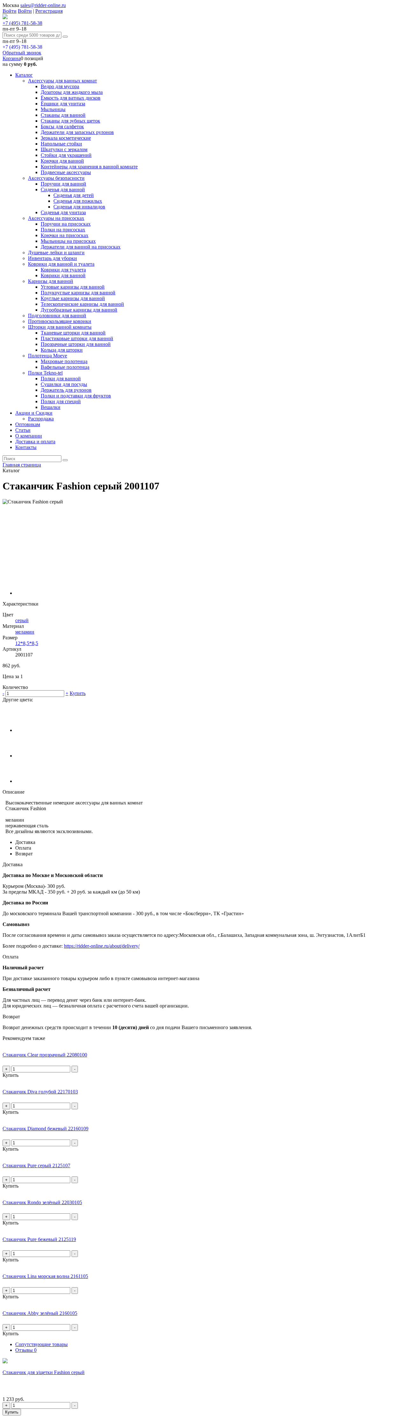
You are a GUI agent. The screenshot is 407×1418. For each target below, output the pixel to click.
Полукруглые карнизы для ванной (78, 292)
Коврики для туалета (63, 269)
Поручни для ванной (63, 183)
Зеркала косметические (66, 138)
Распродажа (41, 418)
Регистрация (49, 11)
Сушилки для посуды (64, 384)
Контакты (26, 447)
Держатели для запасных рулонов (77, 132)
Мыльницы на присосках (68, 241)
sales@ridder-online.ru (43, 5)
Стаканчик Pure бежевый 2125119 (39, 1239)
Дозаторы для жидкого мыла (72, 92)
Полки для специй (61, 401)
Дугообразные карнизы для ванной (79, 309)
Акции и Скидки (33, 413)
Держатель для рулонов (66, 390)
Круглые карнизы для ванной (73, 298)
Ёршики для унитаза (63, 103)
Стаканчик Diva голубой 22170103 (40, 1091)
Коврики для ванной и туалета (61, 264)
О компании (28, 436)
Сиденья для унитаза (63, 212)
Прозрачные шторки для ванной (76, 344)
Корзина (12, 58)
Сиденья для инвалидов (79, 206)
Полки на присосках (63, 229)
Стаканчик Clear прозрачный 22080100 (45, 1054)
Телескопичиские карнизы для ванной (82, 304)
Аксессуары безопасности (56, 178)
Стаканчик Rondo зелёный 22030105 (42, 1202)
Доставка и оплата (35, 441)
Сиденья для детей (73, 195)
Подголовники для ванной (57, 315)
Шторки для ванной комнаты (60, 327)
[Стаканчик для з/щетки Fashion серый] (5, 1361)
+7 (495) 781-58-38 (22, 23)
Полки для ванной (61, 378)
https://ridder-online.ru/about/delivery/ (102, 946)
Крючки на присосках (64, 235)
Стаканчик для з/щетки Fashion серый (44, 1372)
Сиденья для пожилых (77, 201)
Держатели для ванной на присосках (81, 246)
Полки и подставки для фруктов (76, 395)
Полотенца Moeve (47, 355)
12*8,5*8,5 (26, 643)
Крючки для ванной (62, 161)
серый (22, 620)
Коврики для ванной (63, 275)
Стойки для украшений (66, 155)
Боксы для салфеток (62, 126)
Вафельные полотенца (65, 367)
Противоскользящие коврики (59, 321)
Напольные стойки (61, 143)
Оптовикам (27, 424)
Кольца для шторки (62, 350)
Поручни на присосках (66, 224)
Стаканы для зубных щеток (70, 120)
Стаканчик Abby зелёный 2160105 (40, 1313)
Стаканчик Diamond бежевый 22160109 (45, 1128)
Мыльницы (53, 109)
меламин (24, 632)
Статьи (23, 430)
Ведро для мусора (60, 86)
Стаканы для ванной (63, 115)
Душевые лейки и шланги (56, 252)
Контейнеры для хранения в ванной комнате (89, 166)
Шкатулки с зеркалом (64, 149)
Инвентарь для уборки (52, 258)
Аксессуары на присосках (56, 218)
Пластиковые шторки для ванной (77, 338)
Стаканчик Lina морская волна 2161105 (45, 1276)
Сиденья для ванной (63, 189)
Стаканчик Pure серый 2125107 (36, 1165)
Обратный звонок (22, 52)
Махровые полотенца (64, 361)
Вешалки (50, 407)
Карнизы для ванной (50, 281)
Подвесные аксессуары (66, 172)
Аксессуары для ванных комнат (62, 80)
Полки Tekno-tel (45, 373)
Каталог (24, 75)
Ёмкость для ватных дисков (70, 98)
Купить (78, 693)
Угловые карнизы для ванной (73, 287)
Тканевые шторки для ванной (73, 332)
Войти (10, 11)
